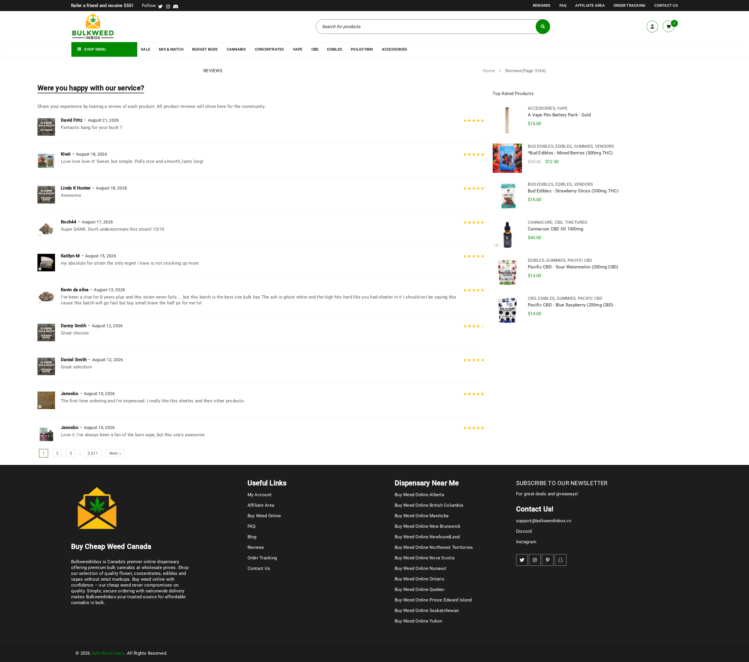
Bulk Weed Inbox (108, 653)
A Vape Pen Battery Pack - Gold (559, 115)
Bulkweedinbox (101, 596)
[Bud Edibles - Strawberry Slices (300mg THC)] (507, 196)
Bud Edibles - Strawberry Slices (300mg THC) (573, 191)
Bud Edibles (540, 146)
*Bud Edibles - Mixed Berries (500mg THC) (570, 153)
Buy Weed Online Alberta (419, 494)
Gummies (583, 146)
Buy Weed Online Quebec (420, 589)
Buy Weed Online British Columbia (429, 505)
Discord (524, 531)
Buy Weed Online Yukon (418, 621)
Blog (252, 536)
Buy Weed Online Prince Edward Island (433, 600)
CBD (559, 222)
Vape (562, 108)
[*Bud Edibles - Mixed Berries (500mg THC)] (507, 158)
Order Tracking (630, 5)
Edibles (563, 146)
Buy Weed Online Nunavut (420, 568)
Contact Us (666, 5)
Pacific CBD (580, 260)
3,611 (92, 453)
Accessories (541, 108)
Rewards (542, 5)
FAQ (563, 5)
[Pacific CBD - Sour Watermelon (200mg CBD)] (507, 272)
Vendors (604, 146)
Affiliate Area (590, 5)
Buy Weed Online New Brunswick (428, 526)
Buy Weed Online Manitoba (422, 515)
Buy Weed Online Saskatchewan (427, 610)
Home (489, 70)
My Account (260, 494)
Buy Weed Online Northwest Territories (434, 547)
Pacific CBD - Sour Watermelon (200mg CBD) (573, 267)
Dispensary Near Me (427, 483)
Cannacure (540, 222)
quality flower (118, 573)
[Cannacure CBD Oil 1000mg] (507, 234)
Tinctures (576, 222)
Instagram (526, 541)
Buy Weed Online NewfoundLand (427, 536)
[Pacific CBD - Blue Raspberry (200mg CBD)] (507, 310)
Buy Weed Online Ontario (419, 579)
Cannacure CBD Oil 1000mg (555, 229)
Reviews (256, 547)
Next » (115, 453)
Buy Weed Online (264, 515)
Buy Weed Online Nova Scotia (424, 558)
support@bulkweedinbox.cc (543, 520)
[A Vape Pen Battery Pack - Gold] (507, 120)
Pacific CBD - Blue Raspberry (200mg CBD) (570, 305)
